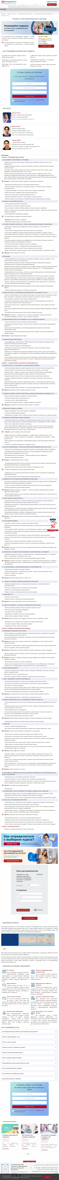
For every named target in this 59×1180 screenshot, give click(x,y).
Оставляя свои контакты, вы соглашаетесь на (29, 100)
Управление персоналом (5, 1140)
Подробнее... (5, 1148)
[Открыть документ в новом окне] (5, 1169)
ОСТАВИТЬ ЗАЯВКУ (29, 918)
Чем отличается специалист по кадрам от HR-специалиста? (48, 1136)
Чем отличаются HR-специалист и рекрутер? (28, 1136)
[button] (33, 1153)
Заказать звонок (52, 4)
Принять (47, 1177)
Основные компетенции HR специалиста (10, 1136)
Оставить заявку (46, 46)
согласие (16, 1177)
